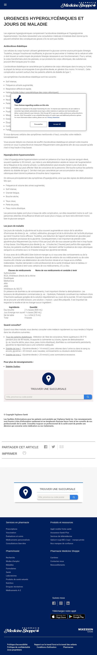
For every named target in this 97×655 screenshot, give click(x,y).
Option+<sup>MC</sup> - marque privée (67, 540)
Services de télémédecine (61, 536)
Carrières (54, 557)
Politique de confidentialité (18, 647)
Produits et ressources (61, 522)
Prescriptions (11, 529)
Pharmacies (68, 647)
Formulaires (11, 568)
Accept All (57, 124)
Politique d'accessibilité (17, 644)
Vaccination (11, 533)
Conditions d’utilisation (46, 647)
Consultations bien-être (16, 543)
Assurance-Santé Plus (59, 533)
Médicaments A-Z (13, 590)
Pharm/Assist (12, 551)
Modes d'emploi (12, 561)
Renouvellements (57, 565)
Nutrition (9, 583)
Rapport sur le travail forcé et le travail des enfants (55, 644)
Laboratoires (11, 576)
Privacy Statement (53, 117)
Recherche (10, 557)
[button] (45, 447)
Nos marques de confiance (61, 543)
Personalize (38, 124)
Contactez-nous (57, 561)
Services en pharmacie (17, 522)
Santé (8, 572)
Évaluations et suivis (14, 536)
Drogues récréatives (14, 587)
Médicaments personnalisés (18, 540)
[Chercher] (88, 397)
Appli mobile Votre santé (60, 529)
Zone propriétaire (14, 650)
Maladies (10, 565)
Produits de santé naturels (17, 579)
